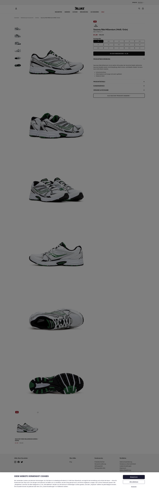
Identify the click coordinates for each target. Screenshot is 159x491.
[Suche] (139, 8)
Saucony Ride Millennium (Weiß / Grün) (26, 439)
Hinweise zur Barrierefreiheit (128, 464)
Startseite (16, 17)
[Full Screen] (85, 400)
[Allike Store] (79, 9)
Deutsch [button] (140, 2)
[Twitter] (22, 462)
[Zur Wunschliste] (38, 412)
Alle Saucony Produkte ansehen (118, 95)
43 (129, 44)
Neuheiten (58, 12)
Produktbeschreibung (101, 59)
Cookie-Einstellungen (125, 466)
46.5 (129, 48)
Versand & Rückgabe (100, 90)
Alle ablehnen (134, 482)
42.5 (119, 44)
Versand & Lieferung (100, 464)
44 (139, 44)
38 (98, 41)
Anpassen (134, 486)
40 (129, 41)
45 (108, 48)
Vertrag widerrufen (100, 468)
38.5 (109, 41)
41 (98, 44)
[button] (17, 27)
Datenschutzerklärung (126, 462)
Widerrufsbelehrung (125, 470)
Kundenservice (99, 86)
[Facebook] (19, 462)
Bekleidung (84, 12)
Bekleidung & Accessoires (27, 17)
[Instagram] (15, 462)
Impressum (123, 468)
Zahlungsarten (99, 466)
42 (108, 44)
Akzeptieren (134, 477)
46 (119, 48)
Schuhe (75, 12)
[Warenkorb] (143, 8)
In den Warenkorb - (119, 54)
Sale (102, 12)
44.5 (98, 48)
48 (139, 48)
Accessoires (95, 12)
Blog (70, 462)
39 (119, 41)
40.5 (140, 41)
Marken (67, 12)
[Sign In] (16, 8)
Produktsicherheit (99, 462)
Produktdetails (99, 82)
